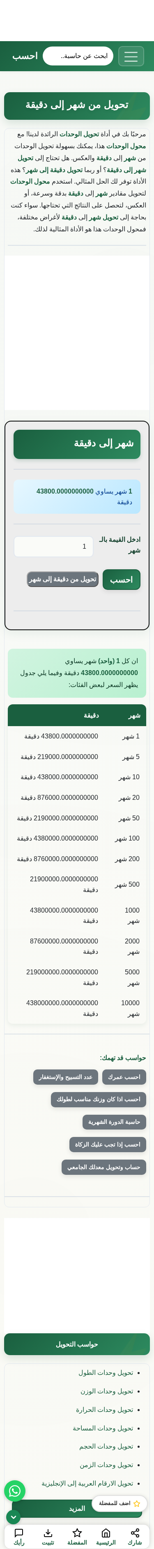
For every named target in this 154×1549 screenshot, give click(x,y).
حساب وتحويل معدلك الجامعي (103, 1167)
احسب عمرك (124, 1077)
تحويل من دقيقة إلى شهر (62, 578)
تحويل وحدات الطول (105, 1372)
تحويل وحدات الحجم (106, 1446)
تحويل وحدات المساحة (103, 1428)
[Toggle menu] (131, 56)
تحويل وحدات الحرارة (104, 1409)
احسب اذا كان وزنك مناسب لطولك (98, 1099)
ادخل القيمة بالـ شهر (119, 545)
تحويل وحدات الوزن (106, 1391)
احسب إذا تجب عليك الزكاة (107, 1144)
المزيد (77, 1508)
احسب (25, 56)
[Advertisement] (77, 20)
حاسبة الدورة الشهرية (114, 1121)
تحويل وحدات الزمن (106, 1464)
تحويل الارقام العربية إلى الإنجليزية (87, 1483)
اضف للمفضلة (115, 1503)
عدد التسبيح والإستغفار (65, 1077)
